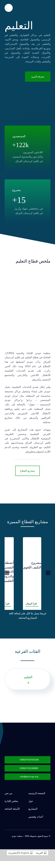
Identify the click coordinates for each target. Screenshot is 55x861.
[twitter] (45, 839)
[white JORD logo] (32, 733)
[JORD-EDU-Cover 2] (27, 273)
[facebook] (49, 839)
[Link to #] (9, 8)
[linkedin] (30, 839)
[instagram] (40, 839)
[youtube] (35, 839)
